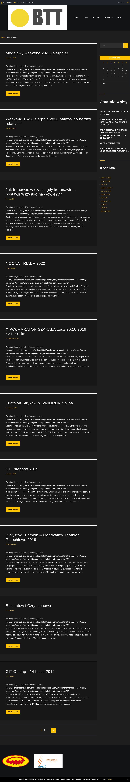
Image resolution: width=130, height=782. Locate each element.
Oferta (96, 17)
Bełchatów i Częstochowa (28, 606)
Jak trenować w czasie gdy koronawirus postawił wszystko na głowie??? (113, 134)
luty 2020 (104, 184)
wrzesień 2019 (106, 191)
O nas (85, 17)
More (119, 17)
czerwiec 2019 (106, 201)
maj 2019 (104, 204)
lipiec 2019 (104, 198)
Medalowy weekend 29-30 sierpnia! (37, 53)
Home (76, 17)
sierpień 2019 (105, 194)
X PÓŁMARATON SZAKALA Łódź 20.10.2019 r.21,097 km (114, 149)
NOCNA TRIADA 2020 (25, 263)
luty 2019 (104, 208)
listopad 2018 (105, 211)
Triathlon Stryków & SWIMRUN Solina (39, 403)
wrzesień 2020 (106, 178)
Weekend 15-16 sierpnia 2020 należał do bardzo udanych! (113, 122)
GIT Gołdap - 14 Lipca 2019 (30, 671)
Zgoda (110, 779)
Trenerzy (108, 17)
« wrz (103, 83)
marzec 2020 (105, 181)
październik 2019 (106, 188)
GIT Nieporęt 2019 (22, 469)
